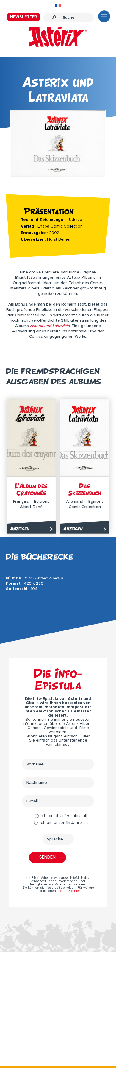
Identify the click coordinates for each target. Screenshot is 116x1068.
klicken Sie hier (68, 891)
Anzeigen (19, 529)
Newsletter (23, 17)
